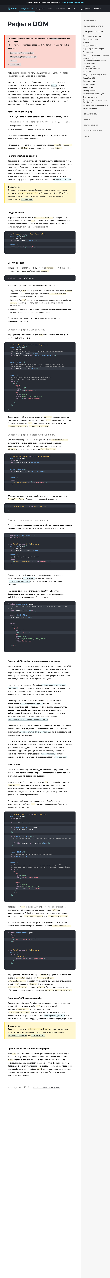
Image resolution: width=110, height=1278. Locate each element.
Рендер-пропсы (89, 91)
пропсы (54, 85)
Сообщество (60, 9)
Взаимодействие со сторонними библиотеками (94, 59)
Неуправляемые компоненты (95, 105)
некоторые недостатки (54, 1015)
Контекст (87, 42)
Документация (27, 9)
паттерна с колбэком (17, 1035)
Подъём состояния (62, 179)
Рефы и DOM (88, 88)
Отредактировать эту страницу (46, 1087)
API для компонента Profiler (94, 75)
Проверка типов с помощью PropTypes (95, 101)
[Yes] (25, 1086)
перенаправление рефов (31, 704)
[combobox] (69, 8)
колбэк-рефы (27, 199)
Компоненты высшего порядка (96, 55)
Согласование (89, 84)
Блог (50, 9)
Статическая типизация (93, 94)
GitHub (96, 8)
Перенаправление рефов (93, 49)
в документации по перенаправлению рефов (28, 719)
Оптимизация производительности (92, 68)
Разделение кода (90, 39)
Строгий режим (90, 97)
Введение (40, 9)
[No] (28, 1086)
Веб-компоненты (90, 108)
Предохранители (90, 46)
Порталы (87, 72)
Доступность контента (92, 36)
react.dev (55, 39)
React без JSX (89, 81)
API (38, 1035)
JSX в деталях (89, 63)
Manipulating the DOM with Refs (23, 57)
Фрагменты (88, 52)
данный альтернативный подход (35, 732)
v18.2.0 (75, 8)
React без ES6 (89, 78)
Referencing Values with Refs (22, 53)
